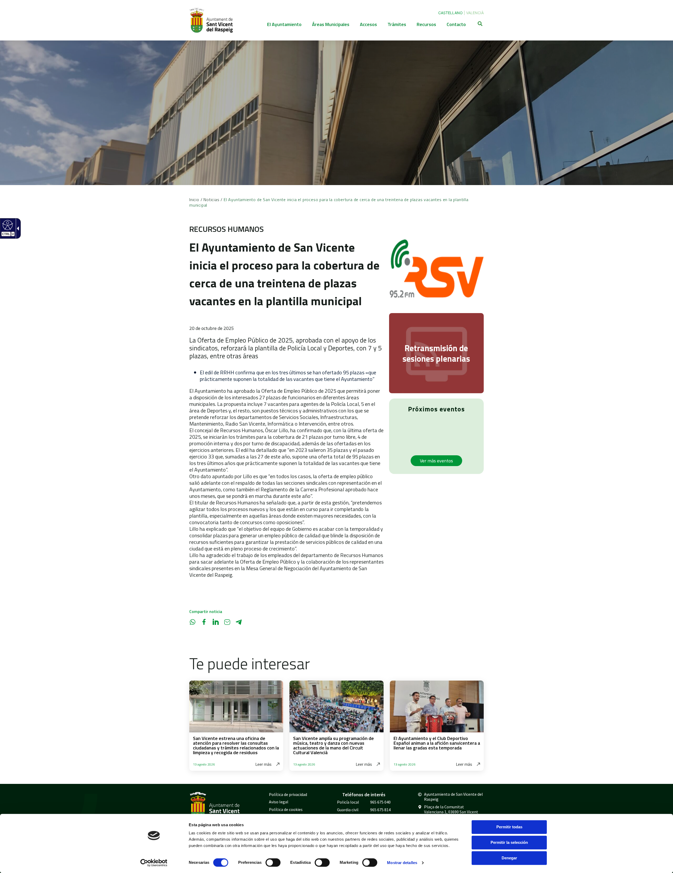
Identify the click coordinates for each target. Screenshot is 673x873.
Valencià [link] (475, 13)
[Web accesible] (7, 224)
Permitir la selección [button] (509, 842)
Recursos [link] (426, 24)
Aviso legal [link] (278, 801)
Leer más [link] (263, 764)
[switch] (273, 862)
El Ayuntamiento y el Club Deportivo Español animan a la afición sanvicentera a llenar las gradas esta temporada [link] (437, 743)
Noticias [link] (211, 199)
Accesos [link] (368, 24)
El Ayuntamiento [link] (284, 24)
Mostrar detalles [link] (402, 862)
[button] (192, 622)
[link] (154, 863)
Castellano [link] (450, 13)
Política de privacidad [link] (288, 794)
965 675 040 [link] (380, 802)
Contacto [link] (456, 24)
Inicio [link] (194, 199)
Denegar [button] (509, 858)
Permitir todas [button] (509, 827)
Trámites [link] (397, 24)
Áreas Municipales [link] (330, 24)
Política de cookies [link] (286, 809)
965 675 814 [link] (380, 809)
